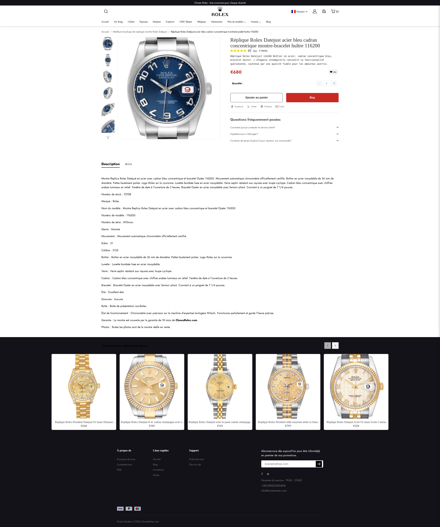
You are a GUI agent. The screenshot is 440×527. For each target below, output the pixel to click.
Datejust (157, 21)
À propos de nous (126, 459)
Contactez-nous (124, 464)
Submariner (216, 21)
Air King (118, 21)
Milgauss (201, 21)
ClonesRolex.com (150, 521)
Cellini (131, 21)
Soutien (254, 21)
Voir (255, 50)
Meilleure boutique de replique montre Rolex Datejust (140, 31)
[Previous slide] (327, 345)
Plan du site (195, 464)
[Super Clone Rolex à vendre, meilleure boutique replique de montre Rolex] (220, 12)
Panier (156, 475)
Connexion (158, 469)
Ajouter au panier (256, 97)
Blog (268, 21)
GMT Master (186, 21)
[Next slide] (335, 345)
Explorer (170, 21)
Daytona (144, 21)
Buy (312, 97)
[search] (104, 11)
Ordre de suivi (196, 459)
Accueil (105, 21)
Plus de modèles (235, 21)
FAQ (119, 469)
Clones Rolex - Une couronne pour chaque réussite (220, 2)
